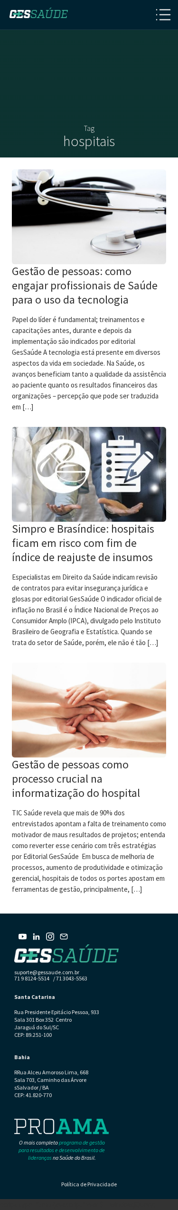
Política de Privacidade (89, 1184)
